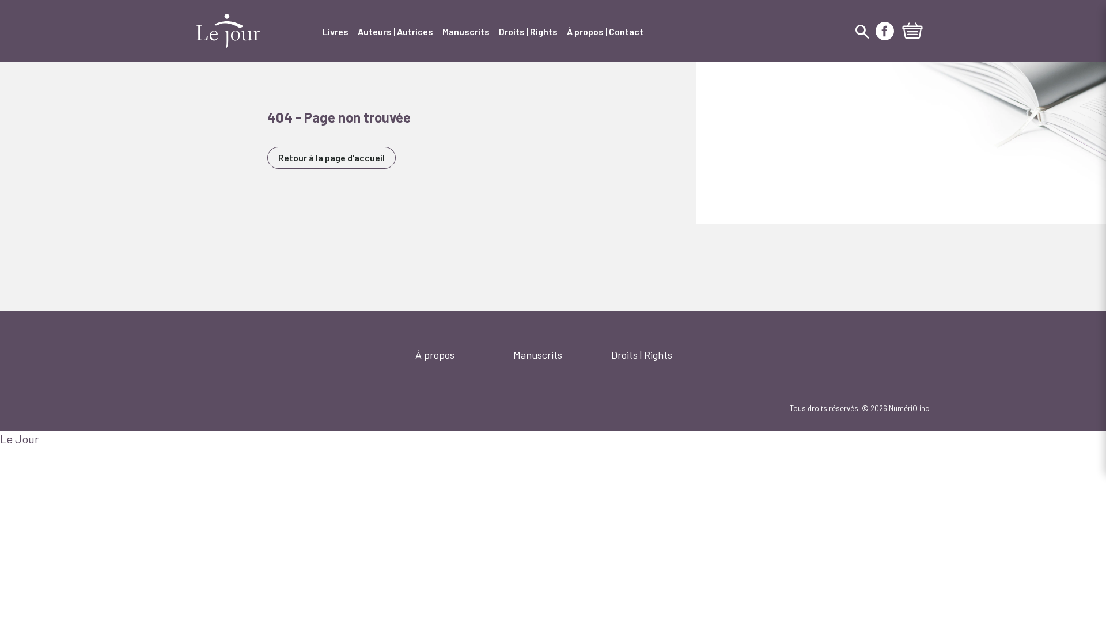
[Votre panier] (912, 32)
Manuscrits (537, 354)
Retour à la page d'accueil (331, 157)
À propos (434, 354)
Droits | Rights (641, 354)
